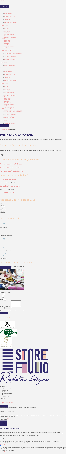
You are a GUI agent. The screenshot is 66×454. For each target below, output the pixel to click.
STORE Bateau (6, 28)
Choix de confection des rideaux (10, 18)
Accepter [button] (1, 418)
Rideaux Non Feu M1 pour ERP (9, 16)
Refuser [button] (4, 418)
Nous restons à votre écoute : (5, 306)
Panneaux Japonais (7, 35)
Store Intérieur (6, 129)
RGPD (1, 309)
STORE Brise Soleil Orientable (9, 46)
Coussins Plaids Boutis (8, 79)
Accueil (1, 129)
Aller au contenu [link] (3, 0)
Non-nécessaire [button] (3, 444)
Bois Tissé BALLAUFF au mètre (10, 59)
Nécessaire (3, 438)
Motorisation (4, 62)
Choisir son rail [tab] (2, 206)
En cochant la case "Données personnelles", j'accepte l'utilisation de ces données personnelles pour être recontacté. (22, 310)
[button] (33, 10)
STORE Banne (6, 43)
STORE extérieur (5, 38)
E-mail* (1, 297)
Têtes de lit (6, 23)
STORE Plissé (6, 29)
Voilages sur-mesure (8, 13)
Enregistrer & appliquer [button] (4, 451)
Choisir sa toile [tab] (2, 205)
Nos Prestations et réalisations (9, 65)
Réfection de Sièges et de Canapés (10, 22)
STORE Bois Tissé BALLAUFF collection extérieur (13, 52)
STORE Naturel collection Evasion (10, 37)
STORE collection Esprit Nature (9, 58)
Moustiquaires (4, 61)
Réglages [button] (8, 418)
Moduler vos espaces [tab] (4, 203)
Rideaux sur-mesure (7, 15)
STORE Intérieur (5, 25)
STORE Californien (7, 32)
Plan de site (2, 412)
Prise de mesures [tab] (3, 208)
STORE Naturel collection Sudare (10, 56)
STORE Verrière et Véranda (9, 34)
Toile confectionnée (7, 44)
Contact (3, 64)
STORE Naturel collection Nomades (10, 55)
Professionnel (3, 292)
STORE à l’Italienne (7, 40)
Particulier (9, 292)
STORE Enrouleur (7, 26)
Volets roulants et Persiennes (9, 49)
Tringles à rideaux (7, 19)
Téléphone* (2, 299)
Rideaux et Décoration (6, 12)
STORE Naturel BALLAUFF (6, 50)
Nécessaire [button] (2, 436)
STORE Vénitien (7, 31)
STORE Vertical (7, 41)
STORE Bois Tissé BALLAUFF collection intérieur (13, 53)
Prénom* (1, 294)
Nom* (1, 295)
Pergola (5, 47)
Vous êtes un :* (2, 291)
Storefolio (2, 3)
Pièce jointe (2, 307)
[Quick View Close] (0, 453)
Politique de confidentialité (7, 403)
